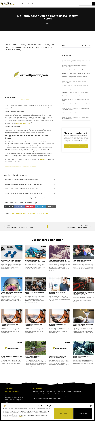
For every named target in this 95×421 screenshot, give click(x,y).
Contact (72, 4)
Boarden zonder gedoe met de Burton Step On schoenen (11, 293)
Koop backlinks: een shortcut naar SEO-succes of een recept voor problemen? (52, 396)
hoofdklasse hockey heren (34, 213)
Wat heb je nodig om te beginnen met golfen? (11, 357)
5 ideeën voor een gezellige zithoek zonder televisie (74, 89)
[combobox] (85, 4)
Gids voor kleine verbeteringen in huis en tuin (73, 95)
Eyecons (42, 159)
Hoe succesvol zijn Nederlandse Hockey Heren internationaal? (30, 193)
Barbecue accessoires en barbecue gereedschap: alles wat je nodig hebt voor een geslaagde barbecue (76, 104)
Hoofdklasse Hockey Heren (23, 123)
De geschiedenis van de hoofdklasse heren (31, 97)
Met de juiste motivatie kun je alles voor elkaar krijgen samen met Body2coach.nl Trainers (83, 293)
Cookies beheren (83, 413)
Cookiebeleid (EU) (46, 393)
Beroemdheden (77, 391)
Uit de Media (25, 4)
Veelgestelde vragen (25, 99)
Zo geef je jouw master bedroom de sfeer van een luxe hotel (76, 73)
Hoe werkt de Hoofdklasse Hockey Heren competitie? (30, 179)
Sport (47, 23)
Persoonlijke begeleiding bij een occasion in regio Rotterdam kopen (74, 82)
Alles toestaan (63, 413)
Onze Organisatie (49, 4)
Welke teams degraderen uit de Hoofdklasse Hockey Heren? (30, 184)
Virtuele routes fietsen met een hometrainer (9, 325)
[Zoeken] (93, 4)
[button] (91, 406)
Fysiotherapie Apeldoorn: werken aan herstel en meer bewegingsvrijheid (75, 66)
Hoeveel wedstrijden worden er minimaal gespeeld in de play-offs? (30, 198)
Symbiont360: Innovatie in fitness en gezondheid (34, 293)
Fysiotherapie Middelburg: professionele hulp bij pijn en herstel (75, 100)
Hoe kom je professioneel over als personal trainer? (82, 357)
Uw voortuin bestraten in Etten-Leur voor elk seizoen (74, 69)
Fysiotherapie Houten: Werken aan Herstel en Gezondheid (82, 261)
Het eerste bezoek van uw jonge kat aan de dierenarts (75, 85)
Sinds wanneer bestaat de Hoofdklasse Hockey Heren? (30, 188)
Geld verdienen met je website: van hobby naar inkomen (47, 398)
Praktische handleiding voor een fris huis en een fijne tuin (75, 92)
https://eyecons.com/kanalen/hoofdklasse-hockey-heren (20, 166)
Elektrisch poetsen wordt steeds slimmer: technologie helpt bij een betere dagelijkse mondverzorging (76, 61)
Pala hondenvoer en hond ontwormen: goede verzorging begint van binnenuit (75, 118)
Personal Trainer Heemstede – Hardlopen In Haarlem (33, 357)
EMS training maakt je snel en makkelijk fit (57, 293)
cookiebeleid (21, 416)
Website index (56, 393)
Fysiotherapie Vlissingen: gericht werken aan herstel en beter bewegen (59, 261)
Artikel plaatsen (62, 4)
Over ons (42, 391)
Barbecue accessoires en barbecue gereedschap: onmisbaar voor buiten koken (73, 113)
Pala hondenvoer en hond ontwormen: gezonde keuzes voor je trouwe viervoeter (75, 109)
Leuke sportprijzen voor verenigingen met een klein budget (83, 325)
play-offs (45, 213)
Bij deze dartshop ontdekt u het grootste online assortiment (57, 357)
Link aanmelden (36, 4)
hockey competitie (21, 213)
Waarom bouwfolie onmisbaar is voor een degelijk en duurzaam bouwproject (74, 77)
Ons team (35, 391)
